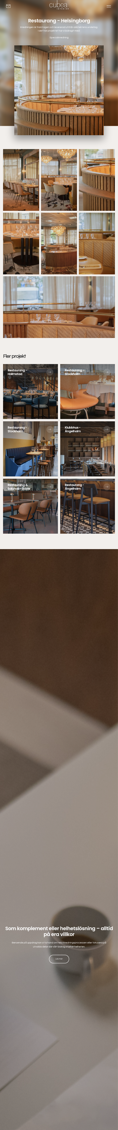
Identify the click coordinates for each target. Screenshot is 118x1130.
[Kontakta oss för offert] (9, 6)
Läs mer (59, 959)
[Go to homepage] (59, 5)
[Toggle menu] (109, 6)
